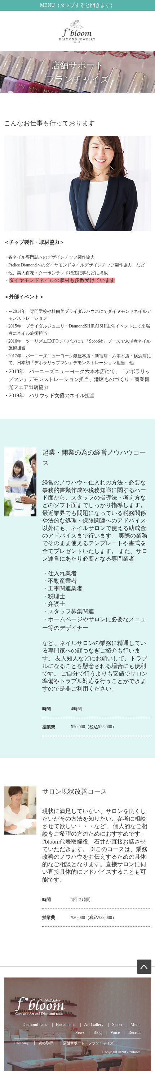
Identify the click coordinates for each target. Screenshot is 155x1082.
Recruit (134, 1032)
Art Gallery (93, 1024)
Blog (97, 1032)
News (80, 1032)
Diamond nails (34, 1024)
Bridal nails (65, 1024)
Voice (115, 1032)
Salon (117, 1024)
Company (21, 1043)
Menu (135, 1024)
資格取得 (46, 1043)
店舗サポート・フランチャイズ (88, 1043)
